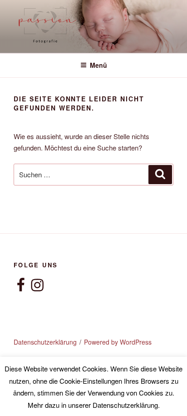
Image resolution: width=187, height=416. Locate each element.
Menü (98, 65)
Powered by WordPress (118, 341)
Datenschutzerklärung (45, 341)
